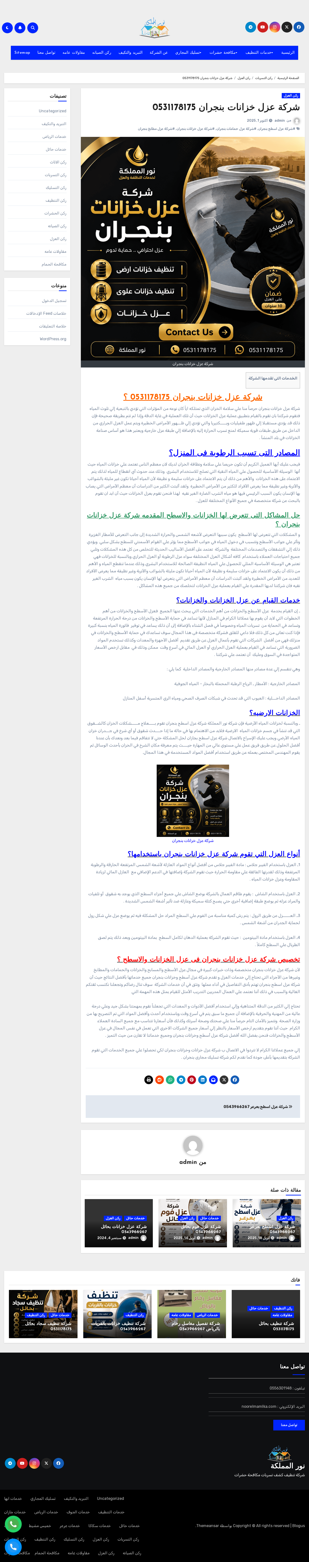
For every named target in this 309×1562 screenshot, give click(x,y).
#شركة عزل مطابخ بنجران (156, 129)
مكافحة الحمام (54, 264)
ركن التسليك (56, 187)
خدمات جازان (15, 1512)
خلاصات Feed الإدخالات (46, 313)
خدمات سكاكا (99, 1525)
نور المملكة (288, 1466)
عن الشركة (159, 53)
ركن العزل (291, 95)
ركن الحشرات (55, 213)
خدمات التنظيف (258, 53)
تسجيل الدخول (54, 300)
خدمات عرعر (70, 1525)
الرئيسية (288, 53)
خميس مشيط (40, 1525)
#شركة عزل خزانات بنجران (195, 129)
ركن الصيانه (102, 53)
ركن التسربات (55, 175)
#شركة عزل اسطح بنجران (276, 129)
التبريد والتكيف (130, 53)
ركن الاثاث (58, 162)
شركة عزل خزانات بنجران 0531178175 (226, 108)
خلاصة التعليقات (52, 326)
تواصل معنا (46, 53)
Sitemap (22, 53)
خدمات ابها (13, 1498)
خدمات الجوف (78, 1512)
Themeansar (207, 1525)
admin (279, 121)
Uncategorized (53, 111)
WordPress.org (53, 339)
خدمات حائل (209, 1218)
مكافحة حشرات (223, 53)
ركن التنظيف (56, 200)
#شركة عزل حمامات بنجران (236, 129)
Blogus (298, 1525)
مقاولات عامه (74, 53)
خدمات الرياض (54, 136)
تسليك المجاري (187, 53)
